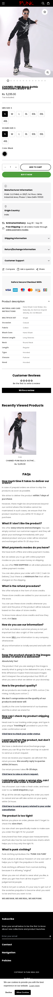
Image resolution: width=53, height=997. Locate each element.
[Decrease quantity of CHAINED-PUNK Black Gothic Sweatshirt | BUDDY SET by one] (5, 167)
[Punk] (26, 3)
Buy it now (26, 174)
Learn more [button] (34, 986)
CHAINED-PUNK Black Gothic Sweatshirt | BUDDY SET (20, 460)
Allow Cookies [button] (22, 992)
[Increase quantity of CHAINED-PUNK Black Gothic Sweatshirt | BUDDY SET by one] (16, 167)
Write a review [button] (26, 390)
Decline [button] (8, 992)
